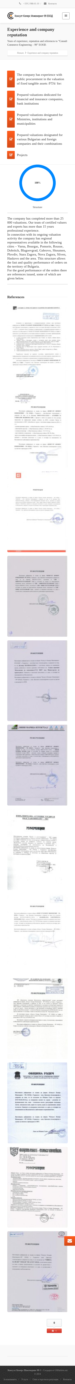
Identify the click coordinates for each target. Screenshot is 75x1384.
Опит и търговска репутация (45, 1379)
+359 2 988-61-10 (31, 3)
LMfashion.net (61, 1370)
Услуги (24, 1379)
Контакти (52, 3)
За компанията (10, 1379)
